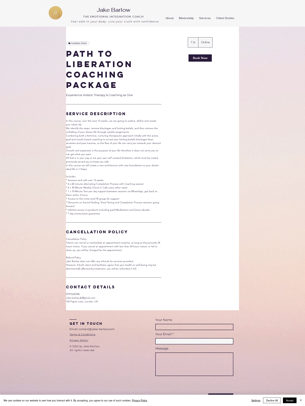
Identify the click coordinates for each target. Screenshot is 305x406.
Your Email (163, 334)
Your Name (163, 319)
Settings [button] (255, 400)
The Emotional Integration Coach (113, 16)
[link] (200, 58)
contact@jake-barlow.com (97, 329)
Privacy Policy (139, 400)
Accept (290, 400)
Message (161, 348)
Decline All (272, 400)
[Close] (301, 400)
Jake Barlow (113, 9)
